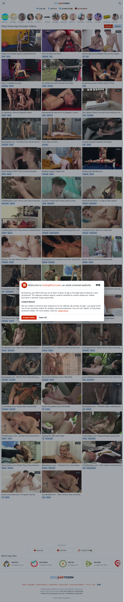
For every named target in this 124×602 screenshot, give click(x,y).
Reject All (43, 317)
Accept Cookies (29, 317)
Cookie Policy (63, 311)
